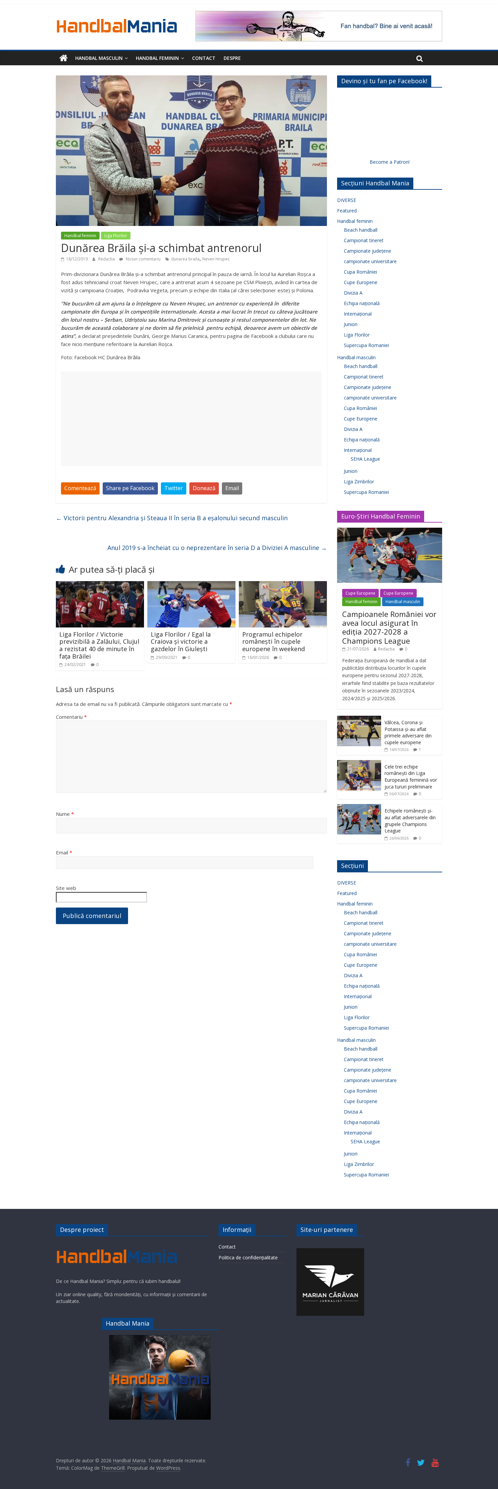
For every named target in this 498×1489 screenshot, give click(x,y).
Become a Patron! (390, 162)
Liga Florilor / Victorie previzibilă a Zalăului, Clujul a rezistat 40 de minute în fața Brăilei (99, 645)
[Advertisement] (191, 418)
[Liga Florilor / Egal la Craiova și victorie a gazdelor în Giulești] (191, 585)
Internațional (358, 314)
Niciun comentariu (143, 259)
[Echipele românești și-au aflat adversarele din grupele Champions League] (359, 807)
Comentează (80, 488)
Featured (347, 210)
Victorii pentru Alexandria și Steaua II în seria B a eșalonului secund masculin (172, 518)
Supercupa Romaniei (366, 345)
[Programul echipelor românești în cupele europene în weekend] (283, 585)
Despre (232, 58)
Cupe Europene (360, 282)
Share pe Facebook (130, 488)
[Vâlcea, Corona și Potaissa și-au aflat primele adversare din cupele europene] (359, 719)
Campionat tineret (363, 240)
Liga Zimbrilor (359, 481)
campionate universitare (370, 261)
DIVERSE (346, 200)
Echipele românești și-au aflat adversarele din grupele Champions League (410, 820)
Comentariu (71, 716)
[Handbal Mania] (63, 58)
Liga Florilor (115, 235)
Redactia (107, 259)
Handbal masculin (99, 58)
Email (232, 488)
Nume (65, 813)
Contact (203, 58)
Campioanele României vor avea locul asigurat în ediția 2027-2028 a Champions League (389, 627)
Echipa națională (362, 303)
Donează (204, 488)
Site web (66, 888)
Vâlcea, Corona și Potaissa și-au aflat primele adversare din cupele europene (408, 732)
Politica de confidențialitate (248, 1257)
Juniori (350, 324)
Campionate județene (367, 251)
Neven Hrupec (216, 259)
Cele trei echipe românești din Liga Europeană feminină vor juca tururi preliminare (411, 776)
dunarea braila (185, 259)
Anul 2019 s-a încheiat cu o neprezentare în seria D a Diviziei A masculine (217, 548)
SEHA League (365, 459)
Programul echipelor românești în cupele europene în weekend (273, 641)
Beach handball (360, 230)
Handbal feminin (157, 58)
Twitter (173, 488)
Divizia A (353, 293)
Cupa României (360, 272)
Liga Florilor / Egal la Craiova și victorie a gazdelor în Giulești (181, 641)
